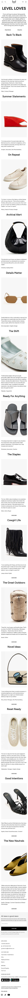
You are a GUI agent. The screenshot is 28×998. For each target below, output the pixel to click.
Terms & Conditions (5, 987)
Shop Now (14, 515)
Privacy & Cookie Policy (13, 987)
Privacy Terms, (16, 932)
